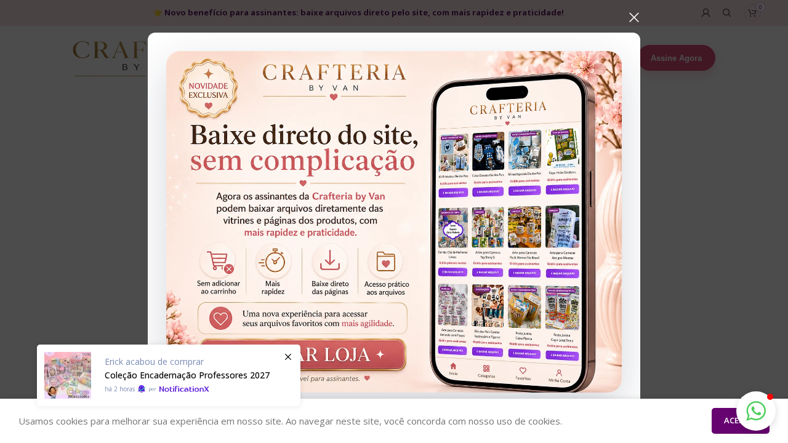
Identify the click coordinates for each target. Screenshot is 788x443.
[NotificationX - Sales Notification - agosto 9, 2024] (168, 375)
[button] (756, 411)
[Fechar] (634, 17)
